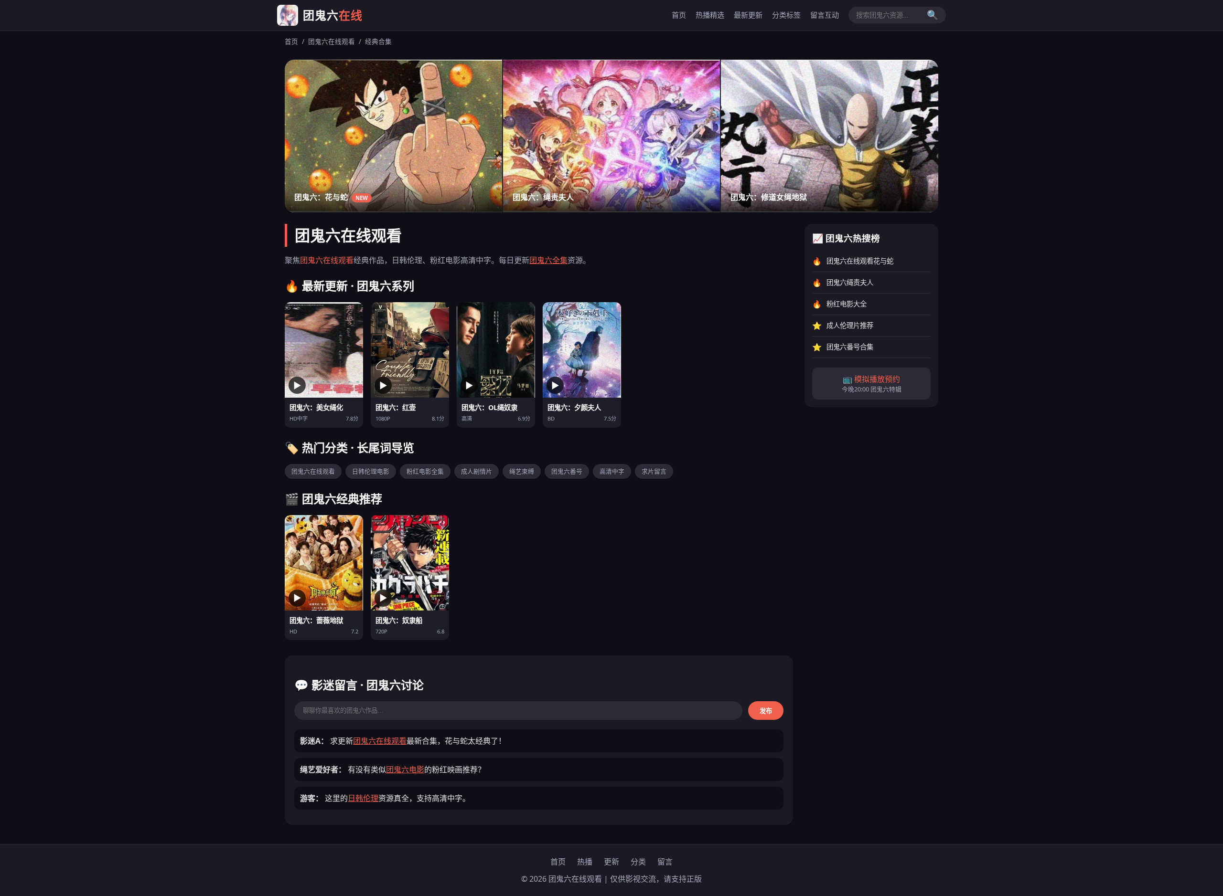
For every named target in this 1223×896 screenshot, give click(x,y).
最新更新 (748, 15)
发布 (766, 711)
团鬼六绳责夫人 (849, 282)
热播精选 (710, 15)
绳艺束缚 (521, 471)
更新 (611, 861)
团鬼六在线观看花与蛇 (859, 261)
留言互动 (824, 15)
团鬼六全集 (548, 260)
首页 (679, 15)
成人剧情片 (476, 471)
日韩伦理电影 (370, 471)
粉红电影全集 (425, 471)
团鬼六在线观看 (331, 41)
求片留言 (654, 471)
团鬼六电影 (405, 769)
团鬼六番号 (566, 471)
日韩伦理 (363, 798)
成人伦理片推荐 (849, 325)
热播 (584, 861)
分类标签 (786, 15)
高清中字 (612, 471)
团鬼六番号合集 (849, 347)
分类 (638, 861)
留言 (665, 861)
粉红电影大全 (846, 304)
